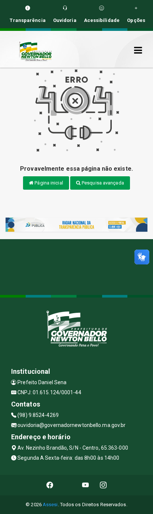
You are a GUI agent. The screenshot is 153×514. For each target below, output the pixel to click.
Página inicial (48, 183)
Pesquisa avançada (102, 183)
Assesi (50, 504)
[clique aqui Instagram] (103, 485)
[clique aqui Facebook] (49, 485)
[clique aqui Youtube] (85, 485)
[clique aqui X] (67, 485)
